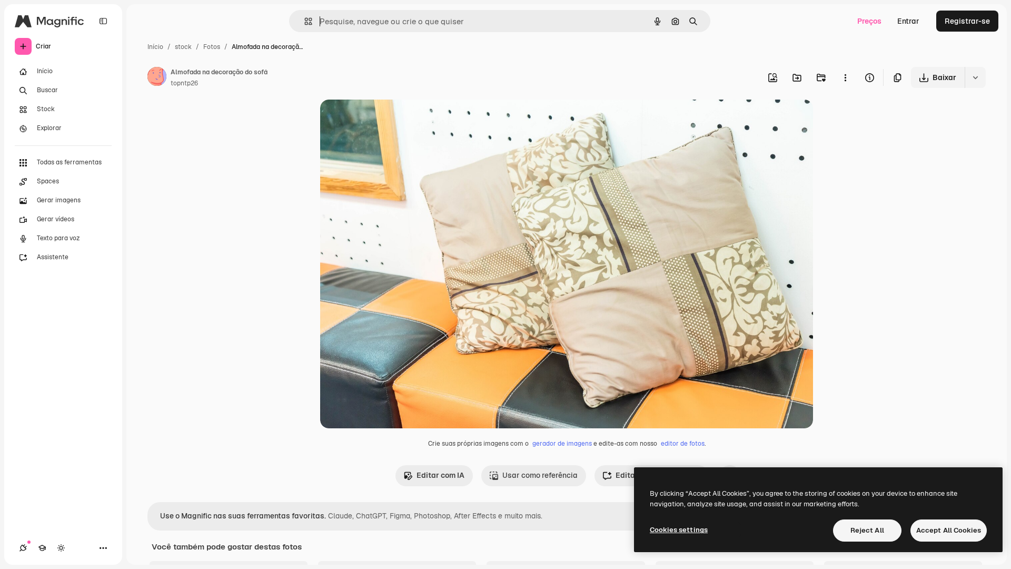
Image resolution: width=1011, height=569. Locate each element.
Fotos (211, 47)
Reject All (867, 530)
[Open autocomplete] (304, 21)
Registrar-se (967, 21)
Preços (869, 21)
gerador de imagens (562, 443)
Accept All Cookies (948, 530)
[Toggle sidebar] (103, 21)
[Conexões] (23, 547)
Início (155, 47)
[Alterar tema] (61, 547)
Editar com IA (440, 475)
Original (387, 120)
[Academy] (42, 547)
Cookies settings (679, 529)
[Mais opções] (845, 77)
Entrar (908, 21)
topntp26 (184, 83)
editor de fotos (683, 443)
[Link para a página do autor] (156, 78)
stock (183, 47)
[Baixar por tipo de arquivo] (975, 77)
